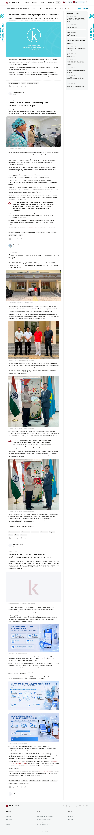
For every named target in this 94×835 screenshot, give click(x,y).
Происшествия (10, 814)
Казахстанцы (25, 532)
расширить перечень (45, 771)
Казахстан (24, 780)
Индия (17, 534)
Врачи (11, 534)
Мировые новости (32, 83)
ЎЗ (83, 2)
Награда (51, 532)
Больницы (54, 780)
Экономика (9, 822)
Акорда (13, 8)
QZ (71, 2)
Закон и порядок (27, 8)
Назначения (19, 8)
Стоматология (41, 232)
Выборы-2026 (62, 8)
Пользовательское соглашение (45, 814)
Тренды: (8, 8)
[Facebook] (21, 86)
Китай (23, 83)
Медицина (44, 532)
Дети (48, 232)
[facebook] (73, 806)
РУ (73, 2)
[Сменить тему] (65, 2)
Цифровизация (23, 783)
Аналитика (51, 2)
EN (76, 2)
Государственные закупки (43, 824)
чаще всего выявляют (34, 227)
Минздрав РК (13, 235)
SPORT (58, 2)
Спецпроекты (40, 8)
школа (21, 235)
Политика (8, 816)
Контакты (70, 816)
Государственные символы (44, 819)
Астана (54, 232)
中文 (78, 2)
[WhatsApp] (13, 86)
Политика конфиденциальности (45, 816)
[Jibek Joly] (80, 8)
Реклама (70, 819)
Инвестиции (35, 532)
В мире (8, 824)
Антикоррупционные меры (43, 822)
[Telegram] (17, 86)
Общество (24, 534)
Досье (34, 8)
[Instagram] (9, 86)
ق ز (81, 2)
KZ (69, 2)
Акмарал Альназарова (28, 232)
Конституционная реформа (51, 8)
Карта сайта (71, 814)
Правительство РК (34, 780)
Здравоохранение (14, 83)
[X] (25, 86)
